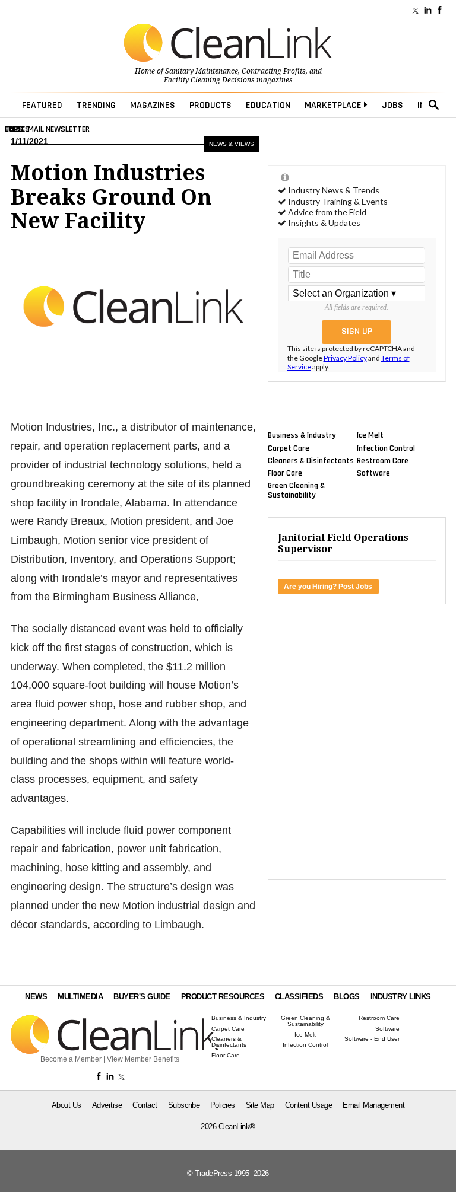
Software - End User (372, 1039)
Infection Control (386, 447)
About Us (66, 1105)
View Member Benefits (143, 1059)
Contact (144, 1105)
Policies (222, 1105)
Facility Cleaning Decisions (209, 80)
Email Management (373, 1105)
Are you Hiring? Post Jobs (328, 586)
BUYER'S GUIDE (141, 996)
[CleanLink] (228, 44)
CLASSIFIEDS (299, 996)
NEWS (36, 996)
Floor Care (285, 473)
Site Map (260, 1105)
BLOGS (347, 996)
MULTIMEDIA (80, 996)
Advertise (107, 1105)
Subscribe (184, 1105)
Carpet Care (288, 447)
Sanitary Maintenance (201, 71)
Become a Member (71, 1059)
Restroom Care (382, 460)
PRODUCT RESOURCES (223, 996)
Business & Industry (302, 435)
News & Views (231, 144)
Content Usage (308, 1105)
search (434, 105)
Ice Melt (370, 435)
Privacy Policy (345, 357)
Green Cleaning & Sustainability (296, 490)
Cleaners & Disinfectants (311, 460)
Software (373, 473)
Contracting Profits (274, 71)
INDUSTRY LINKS (400, 996)
